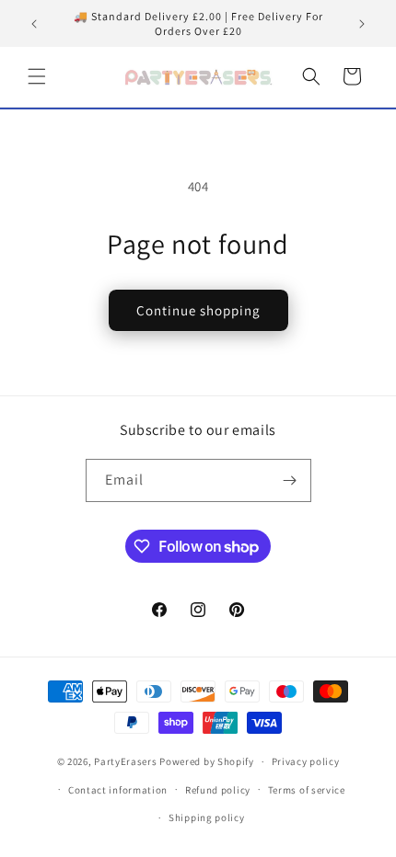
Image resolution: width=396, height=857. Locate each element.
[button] (37, 76)
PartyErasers (125, 761)
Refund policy (217, 789)
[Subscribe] (290, 480)
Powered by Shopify (206, 761)
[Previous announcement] (34, 24)
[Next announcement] (362, 24)
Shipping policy (207, 817)
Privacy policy (306, 761)
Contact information (118, 789)
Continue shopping (198, 310)
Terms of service (306, 789)
